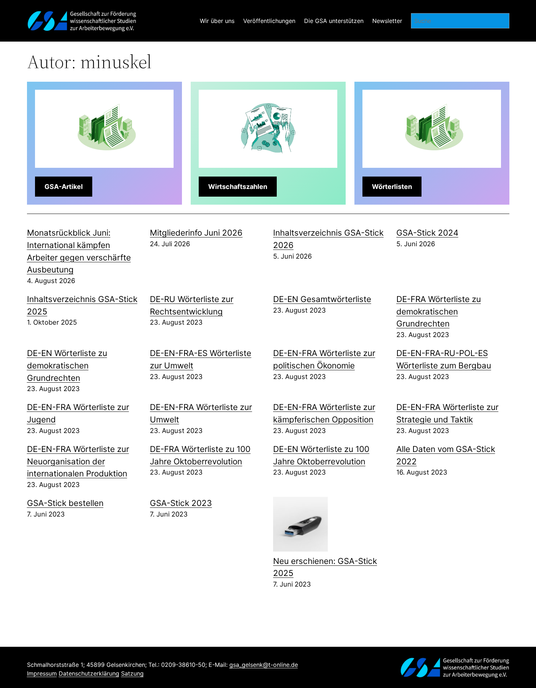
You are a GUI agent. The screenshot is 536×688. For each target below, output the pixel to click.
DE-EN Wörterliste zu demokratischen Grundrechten (67, 365)
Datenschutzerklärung (89, 673)
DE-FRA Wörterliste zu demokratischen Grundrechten (438, 311)
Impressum (42, 673)
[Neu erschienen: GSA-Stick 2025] (300, 526)
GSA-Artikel (63, 186)
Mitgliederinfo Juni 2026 (196, 232)
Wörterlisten (392, 186)
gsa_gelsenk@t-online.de (263, 664)
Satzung (132, 673)
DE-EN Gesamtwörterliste (322, 299)
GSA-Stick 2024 (427, 232)
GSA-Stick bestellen (65, 503)
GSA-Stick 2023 (181, 503)
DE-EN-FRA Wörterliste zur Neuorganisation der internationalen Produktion (78, 461)
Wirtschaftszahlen (237, 186)
